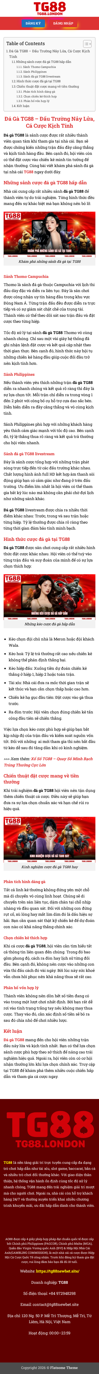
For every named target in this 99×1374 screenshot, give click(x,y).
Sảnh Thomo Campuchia (39, 67)
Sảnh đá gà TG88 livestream (41, 76)
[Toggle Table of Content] (85, 44)
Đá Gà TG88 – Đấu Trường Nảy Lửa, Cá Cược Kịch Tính (49, 54)
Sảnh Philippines (34, 71)
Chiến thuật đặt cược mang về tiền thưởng (48, 86)
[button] (6, 8)
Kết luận (23, 106)
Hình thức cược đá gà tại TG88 (39, 81)
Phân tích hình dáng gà (39, 91)
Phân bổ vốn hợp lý (36, 101)
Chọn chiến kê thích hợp (40, 96)
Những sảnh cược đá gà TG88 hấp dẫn (43, 62)
